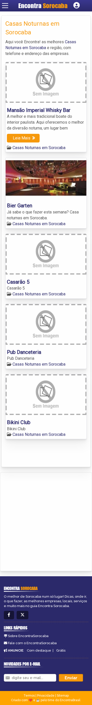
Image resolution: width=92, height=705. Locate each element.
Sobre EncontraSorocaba (28, 636)
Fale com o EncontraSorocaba (32, 643)
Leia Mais (21, 138)
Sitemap (63, 695)
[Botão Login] (76, 5)
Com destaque (39, 650)
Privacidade (45, 695)
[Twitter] (22, 615)
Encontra (42, 5)
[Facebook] (9, 615)
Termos (29, 695)
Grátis (60, 650)
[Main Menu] (5, 6)
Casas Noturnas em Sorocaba (39, 147)
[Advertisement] (46, 521)
